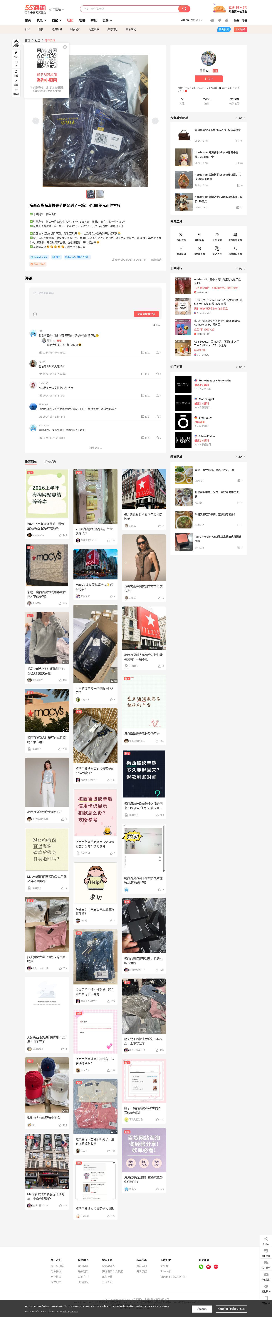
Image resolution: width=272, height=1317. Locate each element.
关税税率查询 (235, 240)
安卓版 (164, 1266)
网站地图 (56, 1282)
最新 (40, 29)
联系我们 (83, 1271)
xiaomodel (44, 425)
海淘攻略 (57, 29)
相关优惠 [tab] (50, 461)
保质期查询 (199, 254)
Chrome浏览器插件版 (172, 1276)
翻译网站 (181, 254)
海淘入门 (141, 1266)
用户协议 (56, 1276)
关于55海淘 (58, 1266)
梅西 (58, 257)
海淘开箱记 (39, 264)
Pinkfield (43, 404)
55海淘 (35, 9)
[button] (56, 9)
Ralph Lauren (41, 257)
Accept (202, 1309)
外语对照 (217, 254)
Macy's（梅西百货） (78, 257)
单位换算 (199, 240)
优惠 (40, 20)
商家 (55, 20)
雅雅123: (51, 340)
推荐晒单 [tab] (31, 461)
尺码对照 (181, 240)
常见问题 (83, 1266)
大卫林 (42, 361)
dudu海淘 (43, 383)
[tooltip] (46, 70)
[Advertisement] (208, 586)
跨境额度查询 (235, 254)
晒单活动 (131, 29)
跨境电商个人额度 (112, 1271)
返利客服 (83, 1276)
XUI (40, 331)
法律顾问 (83, 1282)
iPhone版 (165, 1271)
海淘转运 (112, 29)
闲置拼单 (94, 29)
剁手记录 (75, 29)
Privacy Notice (70, 1311)
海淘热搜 (141, 1271)
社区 (27, 29)
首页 (27, 40)
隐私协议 (56, 1271)
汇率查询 (217, 240)
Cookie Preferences (231, 1309)
